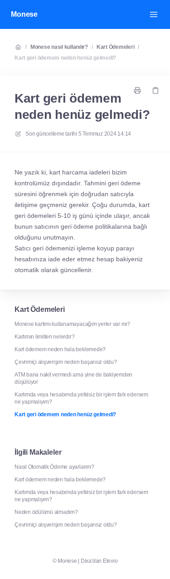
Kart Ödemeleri (116, 47)
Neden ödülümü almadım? (46, 512)
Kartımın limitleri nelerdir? (44, 337)
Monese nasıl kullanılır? (59, 47)
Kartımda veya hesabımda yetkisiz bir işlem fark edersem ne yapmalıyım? (81, 398)
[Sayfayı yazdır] (137, 90)
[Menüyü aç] (153, 14)
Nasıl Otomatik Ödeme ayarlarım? (54, 467)
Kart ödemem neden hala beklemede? (60, 349)
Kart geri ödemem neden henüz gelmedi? (65, 58)
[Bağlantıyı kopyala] (155, 90)
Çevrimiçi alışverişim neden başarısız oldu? (66, 362)
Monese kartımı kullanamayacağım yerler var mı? (72, 324)
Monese (24, 14)
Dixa (86, 561)
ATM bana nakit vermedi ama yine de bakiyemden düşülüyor (73, 378)
